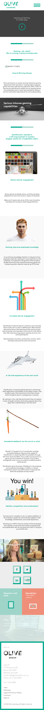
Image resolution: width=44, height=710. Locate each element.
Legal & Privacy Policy (13, 693)
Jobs (5, 688)
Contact (7, 695)
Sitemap (7, 690)
